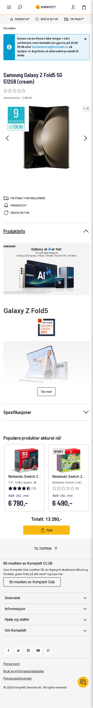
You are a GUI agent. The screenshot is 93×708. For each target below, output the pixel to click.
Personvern (11, 664)
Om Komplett (15, 630)
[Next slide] (85, 138)
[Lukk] (84, 38)
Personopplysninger (17, 678)
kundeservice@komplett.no (50, 47)
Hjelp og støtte (17, 619)
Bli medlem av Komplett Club (32, 582)
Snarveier (13, 598)
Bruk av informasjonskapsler (23, 671)
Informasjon (15, 609)
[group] (46, 137)
